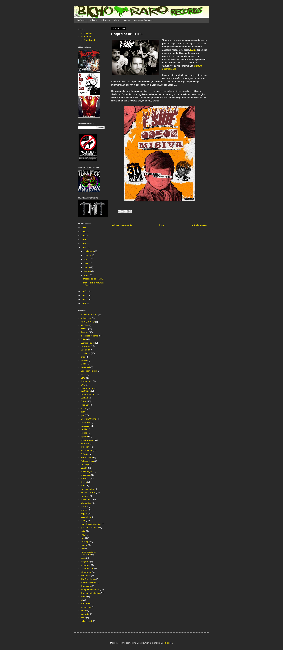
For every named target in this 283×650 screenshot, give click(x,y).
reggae (84, 545)
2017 (84, 243)
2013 (84, 299)
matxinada (86, 475)
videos (127, 20)
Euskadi (84, 398)
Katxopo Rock (87, 461)
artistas (93, 20)
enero (87, 275)
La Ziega (85, 464)
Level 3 (84, 468)
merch (84, 482)
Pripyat (84, 513)
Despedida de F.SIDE (93, 279)
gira (82, 415)
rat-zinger (85, 541)
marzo (87, 267)
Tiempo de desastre (90, 589)
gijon (83, 412)
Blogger (168, 643)
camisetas (85, 346)
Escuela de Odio (88, 394)
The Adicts (86, 575)
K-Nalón (84, 454)
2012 (84, 303)
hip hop (84, 436)
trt (82, 600)
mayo (87, 263)
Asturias (84, 332)
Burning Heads (88, 343)
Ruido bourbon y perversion (88, 553)
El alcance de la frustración (88, 389)
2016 (84, 248)
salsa (83, 558)
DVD (83, 385)
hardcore (85, 426)
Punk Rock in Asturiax (91, 524)
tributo (84, 596)
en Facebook (87, 33)
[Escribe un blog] (122, 211)
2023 (84, 227)
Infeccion (85, 447)
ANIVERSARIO (88, 322)
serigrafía (85, 561)
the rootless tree (88, 582)
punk (83, 520)
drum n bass (86, 381)
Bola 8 (84, 339)
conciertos (85, 353)
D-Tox (83, 364)
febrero (87, 271)
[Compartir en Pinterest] (130, 211)
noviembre (89, 251)
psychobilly (86, 517)
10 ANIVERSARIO (89, 315)
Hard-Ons (85, 422)
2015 (84, 291)
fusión (83, 408)
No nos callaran (88, 492)
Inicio (161, 225)
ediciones (105, 20)
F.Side (84, 401)
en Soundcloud (88, 40)
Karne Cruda (87, 457)
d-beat (84, 360)
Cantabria (85, 350)
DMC (83, 378)
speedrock (86, 565)
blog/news (80, 20)
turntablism (86, 603)
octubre (88, 255)
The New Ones (88, 579)
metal (83, 485)
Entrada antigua (199, 225)
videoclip (85, 614)
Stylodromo (86, 572)
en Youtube (86, 36)
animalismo (86, 318)
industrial (85, 443)
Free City (85, 405)
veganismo (86, 607)
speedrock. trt (87, 568)
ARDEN (84, 325)
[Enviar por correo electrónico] (119, 211)
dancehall (85, 367)
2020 (84, 231)
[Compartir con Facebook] (127, 211)
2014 (84, 295)
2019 (84, 235)
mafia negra (86, 471)
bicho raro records (89, 336)
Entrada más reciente (122, 225)
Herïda (84, 433)
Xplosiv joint (86, 621)
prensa (84, 510)
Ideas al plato (87, 440)
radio (83, 531)
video (83, 610)
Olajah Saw (86, 503)
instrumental (86, 450)
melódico (85, 478)
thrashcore (86, 586)
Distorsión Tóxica (89, 371)
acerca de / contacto (143, 20)
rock (83, 548)
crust (83, 357)
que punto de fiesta (90, 527)
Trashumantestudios (90, 593)
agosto (87, 259)
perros (84, 506)
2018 (84, 239)
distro (116, 20)
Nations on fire (87, 489)
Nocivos (84, 496)
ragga (83, 534)
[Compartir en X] (124, 211)
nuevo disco (86, 499)
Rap (83, 538)
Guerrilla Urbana (88, 419)
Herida (84, 429)
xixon (83, 617)
